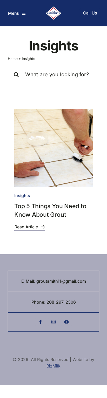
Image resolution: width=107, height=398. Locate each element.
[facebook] (40, 322)
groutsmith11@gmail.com (61, 281)
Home (13, 58)
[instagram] (53, 322)
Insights (22, 195)
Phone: (38, 302)
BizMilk (53, 366)
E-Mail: (28, 281)
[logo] (53, 8)
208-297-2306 (61, 302)
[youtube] (66, 322)
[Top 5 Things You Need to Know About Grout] (53, 148)
